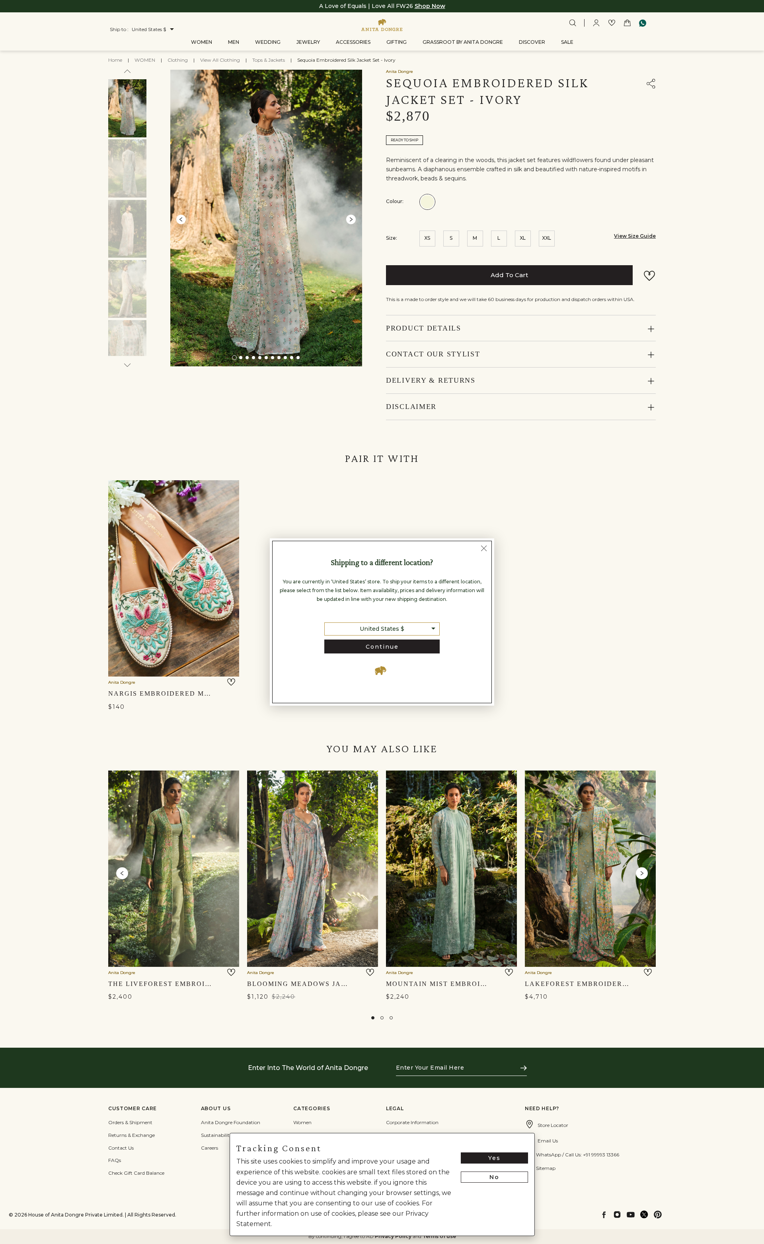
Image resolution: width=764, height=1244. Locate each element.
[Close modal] (484, 549)
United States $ (382, 628)
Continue (382, 646)
